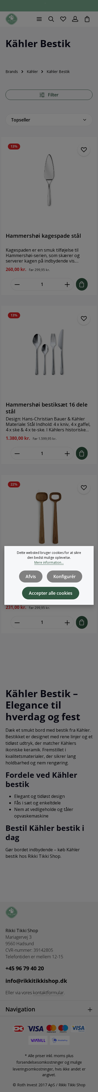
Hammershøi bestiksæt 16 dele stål (47, 408)
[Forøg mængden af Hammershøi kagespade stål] (67, 284)
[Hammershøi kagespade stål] (49, 184)
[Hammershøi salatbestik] (49, 522)
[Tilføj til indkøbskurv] (82, 284)
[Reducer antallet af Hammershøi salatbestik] (17, 622)
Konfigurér (64, 576)
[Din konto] (75, 19)
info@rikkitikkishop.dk (36, 980)
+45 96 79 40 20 (24, 968)
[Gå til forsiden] (11, 19)
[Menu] (39, 19)
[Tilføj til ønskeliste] (84, 150)
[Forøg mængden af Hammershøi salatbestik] (67, 622)
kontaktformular (48, 993)
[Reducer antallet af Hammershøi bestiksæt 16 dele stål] (17, 453)
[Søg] (51, 19)
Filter (53, 95)
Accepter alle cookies (50, 593)
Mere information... (49, 562)
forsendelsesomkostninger (39, 1062)
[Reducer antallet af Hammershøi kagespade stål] (17, 284)
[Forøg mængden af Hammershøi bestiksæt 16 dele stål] (67, 453)
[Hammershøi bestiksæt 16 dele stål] (49, 353)
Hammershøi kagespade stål (43, 235)
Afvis (31, 576)
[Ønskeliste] (63, 19)
